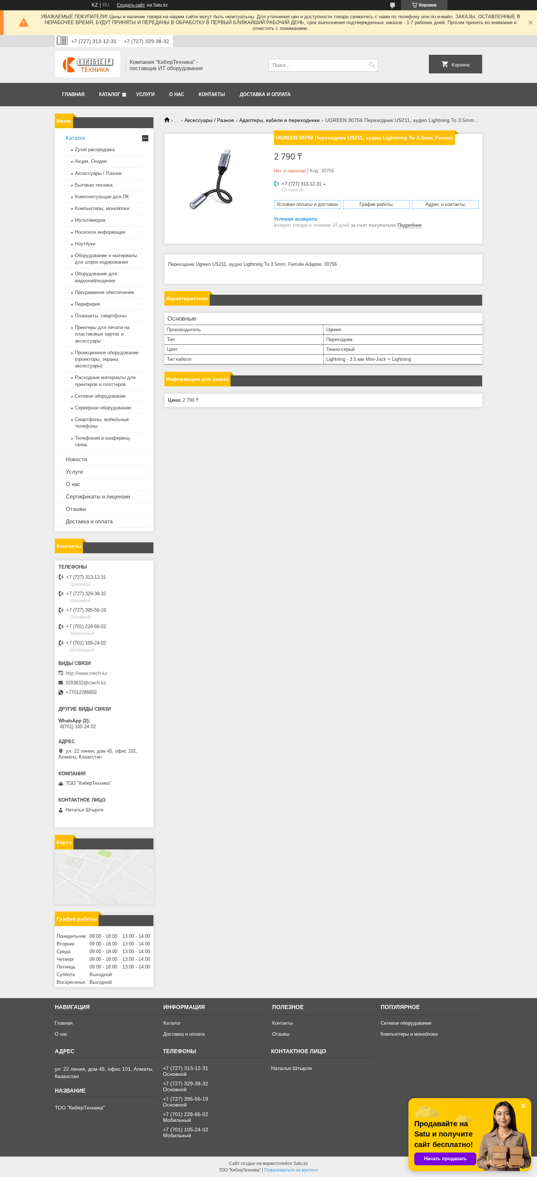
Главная (73, 94)
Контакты (212, 94)
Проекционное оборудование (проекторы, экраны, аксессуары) (106, 359)
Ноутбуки (85, 244)
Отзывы (76, 509)
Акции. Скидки (91, 161)
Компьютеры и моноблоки (409, 1034)
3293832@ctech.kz (85, 682)
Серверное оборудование (103, 407)
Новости (76, 459)
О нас (176, 94)
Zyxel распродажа (95, 149)
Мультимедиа (90, 220)
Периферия (87, 304)
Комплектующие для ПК (102, 196)
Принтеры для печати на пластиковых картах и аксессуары (102, 334)
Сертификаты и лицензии (98, 496)
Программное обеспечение (104, 292)
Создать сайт (131, 5)
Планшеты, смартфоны (100, 315)
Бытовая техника (94, 185)
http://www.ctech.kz (86, 673)
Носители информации (100, 232)
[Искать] (371, 65)
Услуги (145, 94)
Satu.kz (300, 1163)
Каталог (109, 94)
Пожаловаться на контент (291, 1170)
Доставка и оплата (265, 94)
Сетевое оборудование (100, 396)
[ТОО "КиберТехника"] (88, 65)
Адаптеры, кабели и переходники (279, 120)
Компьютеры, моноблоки (102, 208)
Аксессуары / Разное (209, 120)
